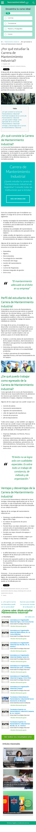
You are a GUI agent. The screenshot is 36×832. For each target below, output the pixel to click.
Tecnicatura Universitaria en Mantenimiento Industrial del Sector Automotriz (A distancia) (22, 699)
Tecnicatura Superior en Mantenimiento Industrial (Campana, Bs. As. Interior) (22, 711)
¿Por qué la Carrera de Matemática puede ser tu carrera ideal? (8, 604)
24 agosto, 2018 (6, 64)
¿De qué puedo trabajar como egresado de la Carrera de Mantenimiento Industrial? (12, 122)
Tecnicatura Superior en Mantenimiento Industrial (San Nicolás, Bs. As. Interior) (20, 724)
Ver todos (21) (29, 617)
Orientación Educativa (20, 66)
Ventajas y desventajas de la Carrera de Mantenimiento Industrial (14, 127)
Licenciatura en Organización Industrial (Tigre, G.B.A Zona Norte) (22, 621)
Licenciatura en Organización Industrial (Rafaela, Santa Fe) (19, 656)
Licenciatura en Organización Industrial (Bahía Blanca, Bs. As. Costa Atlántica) (20, 632)
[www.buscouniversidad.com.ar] (15, 3)
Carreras (10, 18)
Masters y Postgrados (15, 29)
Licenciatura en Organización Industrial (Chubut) (19, 688)
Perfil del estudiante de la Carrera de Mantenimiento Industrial (14, 117)
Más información (18, 199)
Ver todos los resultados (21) (18, 737)
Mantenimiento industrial (12, 42)
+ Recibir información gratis (18, 626)
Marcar (4, 595)
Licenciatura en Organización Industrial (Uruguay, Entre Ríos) (20, 677)
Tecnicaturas (12, 23)
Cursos (10, 34)
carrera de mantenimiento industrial (11, 589)
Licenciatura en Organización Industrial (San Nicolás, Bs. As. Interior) (20, 645)
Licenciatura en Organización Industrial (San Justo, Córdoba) (20, 667)
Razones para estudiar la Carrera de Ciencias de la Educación (27, 604)
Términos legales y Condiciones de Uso (18, 823)
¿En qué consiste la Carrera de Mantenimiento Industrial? (12, 113)
